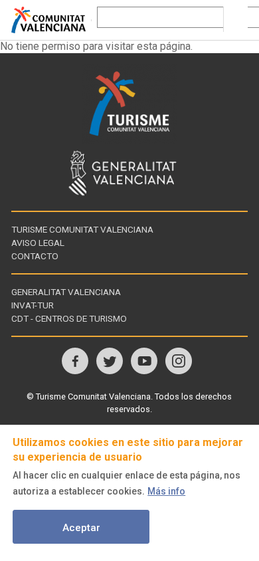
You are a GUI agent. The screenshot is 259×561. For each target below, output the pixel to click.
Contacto (34, 256)
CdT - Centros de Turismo (69, 318)
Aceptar (81, 528)
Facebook (75, 361)
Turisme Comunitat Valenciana (82, 229)
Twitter (109, 361)
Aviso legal (37, 242)
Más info (166, 491)
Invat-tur (32, 305)
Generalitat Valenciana (66, 291)
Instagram (178, 361)
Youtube (144, 361)
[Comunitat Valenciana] (51, 20)
